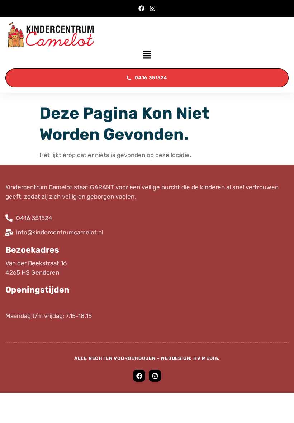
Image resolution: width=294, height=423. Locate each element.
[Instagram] (153, 8)
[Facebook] (141, 8)
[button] (147, 55)
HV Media (205, 358)
